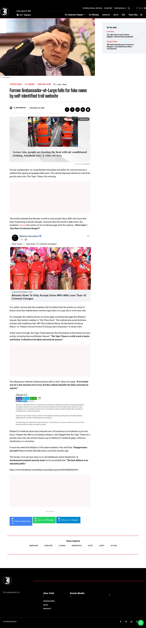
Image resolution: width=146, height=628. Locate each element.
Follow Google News (22, 521)
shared (22, 225)
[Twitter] (142, 8)
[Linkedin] (83, 109)
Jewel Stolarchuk (21, 108)
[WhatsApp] (77, 109)
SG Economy (30, 84)
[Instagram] (139, 8)
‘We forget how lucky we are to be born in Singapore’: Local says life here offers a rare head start (120, 46)
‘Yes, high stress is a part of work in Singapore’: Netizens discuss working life (120, 36)
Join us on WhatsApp (46, 520)
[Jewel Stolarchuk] (12, 107)
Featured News (16, 84)
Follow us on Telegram (69, 520)
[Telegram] (88, 109)
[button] (128, 8)
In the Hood (110, 31)
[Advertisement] (50, 197)
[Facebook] (137, 8)
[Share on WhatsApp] (141, 623)
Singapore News (44, 84)
